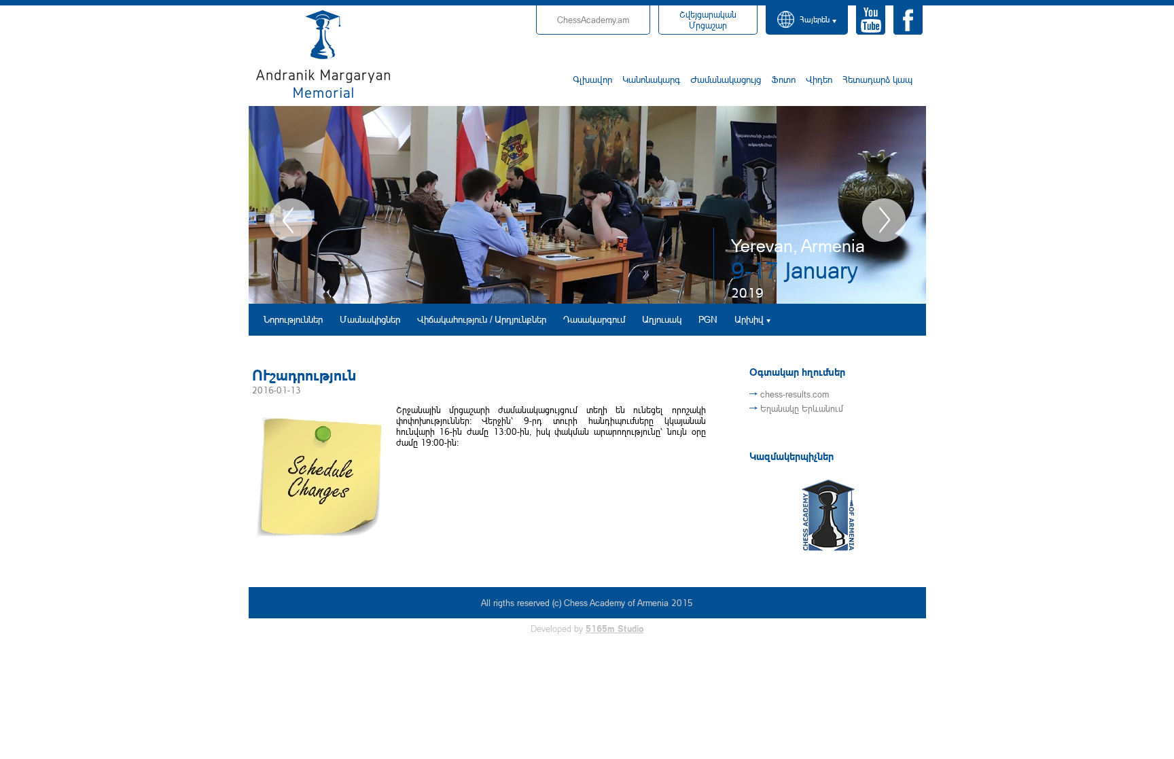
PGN (707, 319)
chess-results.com (794, 394)
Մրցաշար (707, 20)
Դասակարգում (594, 319)
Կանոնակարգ (651, 79)
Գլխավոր (592, 79)
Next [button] (884, 220)
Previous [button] (291, 220)
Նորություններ (293, 319)
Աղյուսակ (661, 319)
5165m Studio (614, 628)
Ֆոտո (783, 79)
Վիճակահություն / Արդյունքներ (481, 319)
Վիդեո (819, 79)
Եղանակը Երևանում (801, 408)
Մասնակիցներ (370, 319)
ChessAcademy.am (593, 19)
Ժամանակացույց (725, 79)
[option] (587, 205)
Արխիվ (749, 319)
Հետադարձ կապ (877, 79)
